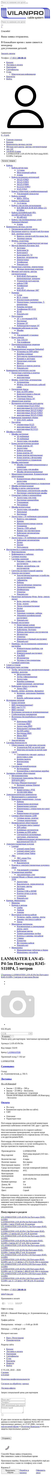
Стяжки (20, 938)
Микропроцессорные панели (30, 523)
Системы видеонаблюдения (24, 766)
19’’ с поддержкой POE (27, 318)
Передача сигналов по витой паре (32, 750)
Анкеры (20, 912)
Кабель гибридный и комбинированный (30, 191)
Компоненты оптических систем (20, 370)
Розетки (15, 333)
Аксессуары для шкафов (27, 441)
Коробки (20, 889)
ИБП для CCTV (19, 707)
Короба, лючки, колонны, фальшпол (28, 691)
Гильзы (20, 811)
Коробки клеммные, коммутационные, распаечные (30, 682)
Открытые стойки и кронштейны (26, 495)
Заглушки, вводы (24, 886)
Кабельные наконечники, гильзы (26, 799)
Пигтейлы (16, 422)
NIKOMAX (22, 347)
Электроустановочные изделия (20, 844)
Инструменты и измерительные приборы (24, 549)
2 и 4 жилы (22, 203)
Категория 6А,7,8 (24, 255)
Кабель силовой (19, 196)
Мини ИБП (22, 735)
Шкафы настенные (20, 434)
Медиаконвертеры (20, 775)
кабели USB (22, 283)
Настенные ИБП (24, 733)
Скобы (20, 907)
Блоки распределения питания (25, 443)
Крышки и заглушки (26, 358)
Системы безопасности (16, 743)
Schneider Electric (19, 860)
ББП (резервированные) (22, 705)
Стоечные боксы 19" (26, 399)
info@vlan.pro (7, 1294)
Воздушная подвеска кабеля (24, 914)
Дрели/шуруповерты (26, 587)
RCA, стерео (22, 297)
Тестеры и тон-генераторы (28, 660)
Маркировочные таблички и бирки (32, 950)
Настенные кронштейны (28, 500)
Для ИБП (21, 655)
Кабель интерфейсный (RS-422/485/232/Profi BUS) (24, 213)
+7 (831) (18, 58)
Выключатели (23, 863)
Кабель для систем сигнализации (26, 205)
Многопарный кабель (26, 172)
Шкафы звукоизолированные (30, 472)
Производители (13, 1340)
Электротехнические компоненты (21, 794)
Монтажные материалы (22, 924)
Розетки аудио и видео (27, 893)
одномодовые (23, 375)
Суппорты (21, 896)
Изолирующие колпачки (27, 300)
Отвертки (21, 592)
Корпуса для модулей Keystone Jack (32, 236)
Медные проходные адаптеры (30, 269)
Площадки (21, 940)
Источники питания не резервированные (30, 712)
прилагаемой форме (10, 1426)
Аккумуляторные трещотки (29, 585)
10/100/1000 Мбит (25, 792)
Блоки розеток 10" (25, 446)
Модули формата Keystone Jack (25, 245)
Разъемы (15, 292)
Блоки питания (18, 702)
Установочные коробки (22, 872)
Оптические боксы (20, 389)
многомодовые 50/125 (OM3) (30, 413)
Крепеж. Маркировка (15, 900)
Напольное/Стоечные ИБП (29, 728)
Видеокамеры (23, 768)
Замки (19, 764)
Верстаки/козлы (19, 552)
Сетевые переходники (26, 820)
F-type (19, 295)
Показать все (22, 264)
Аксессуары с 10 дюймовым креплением (30, 538)
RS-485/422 (22, 217)
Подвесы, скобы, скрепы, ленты (31, 917)
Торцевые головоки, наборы (29, 613)
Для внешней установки (27, 335)
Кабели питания (24, 450)
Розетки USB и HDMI (26, 891)
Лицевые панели (24, 238)
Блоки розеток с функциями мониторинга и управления (29, 458)
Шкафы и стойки (14, 432)
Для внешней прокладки (28, 194)
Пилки (20, 608)
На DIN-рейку (23, 731)
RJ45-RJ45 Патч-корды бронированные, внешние (28, 277)
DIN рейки (21, 827)
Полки (20, 542)
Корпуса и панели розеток (28, 366)
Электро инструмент (21, 573)
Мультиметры (23, 658)
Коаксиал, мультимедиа (27, 257)
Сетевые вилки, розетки (27, 818)
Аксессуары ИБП (24, 726)
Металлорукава (23, 674)
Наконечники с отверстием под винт (33, 808)
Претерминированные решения (26, 344)
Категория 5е (23, 250)
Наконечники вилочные (27, 804)
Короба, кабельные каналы (29, 698)
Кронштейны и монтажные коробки (33, 771)
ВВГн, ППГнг (23, 198)
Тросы (19, 922)
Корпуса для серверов (26, 519)
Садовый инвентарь (20, 662)
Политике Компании (30, 1426)
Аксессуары (22, 448)
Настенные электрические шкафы (32, 493)
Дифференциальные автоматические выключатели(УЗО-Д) (33, 840)
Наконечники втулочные (28, 813)
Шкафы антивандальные (23, 486)
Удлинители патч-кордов (28, 281)
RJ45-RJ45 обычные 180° (28, 290)
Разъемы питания (24, 307)
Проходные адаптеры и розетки (26, 373)
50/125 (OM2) (23, 179)
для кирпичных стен (26, 874)
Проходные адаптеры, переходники (27, 267)
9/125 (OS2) (22, 189)
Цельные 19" (22, 323)
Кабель (9, 165)
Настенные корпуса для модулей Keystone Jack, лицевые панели (30, 232)
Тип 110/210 (22, 340)
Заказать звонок (8, 53)
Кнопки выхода (24, 759)
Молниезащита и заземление (24, 797)
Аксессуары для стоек (26, 497)
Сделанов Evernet (5, 1373)
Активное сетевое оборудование (20, 773)
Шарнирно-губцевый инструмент (32, 639)
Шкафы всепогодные (21, 507)
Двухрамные (22, 505)
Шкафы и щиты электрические (25, 488)
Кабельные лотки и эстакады (24, 686)
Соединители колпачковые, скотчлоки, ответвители (29, 835)
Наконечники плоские (27, 806)
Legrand (15, 846)
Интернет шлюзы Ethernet (28, 785)
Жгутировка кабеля (25, 943)
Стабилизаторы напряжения (24, 714)
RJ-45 (19, 311)
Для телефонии (23, 342)
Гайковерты (22, 580)
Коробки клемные (25, 354)
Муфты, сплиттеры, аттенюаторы (26, 380)
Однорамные (22, 502)
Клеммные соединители (27, 830)
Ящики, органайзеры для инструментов (28, 567)
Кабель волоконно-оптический (25, 177)
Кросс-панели (18, 337)
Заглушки (21, 248)
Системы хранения (20, 559)
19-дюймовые (23, 439)
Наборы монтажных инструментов (32, 632)
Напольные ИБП (24, 721)
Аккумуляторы (18, 740)
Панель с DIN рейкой (26, 528)
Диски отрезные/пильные (28, 606)
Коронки (21, 611)
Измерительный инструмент (29, 653)
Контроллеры (23, 761)
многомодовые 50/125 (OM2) (30, 410)
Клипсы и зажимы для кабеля (30, 936)
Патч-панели (17, 316)
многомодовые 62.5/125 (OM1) (30, 408)
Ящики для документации (28, 530)
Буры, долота (23, 603)
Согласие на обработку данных (15, 1383)
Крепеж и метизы (19, 905)
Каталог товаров (8, 161)
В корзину (6, 1036)
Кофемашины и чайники (23, 554)
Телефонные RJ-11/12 (26, 309)
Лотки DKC (22, 688)
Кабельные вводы (25, 931)
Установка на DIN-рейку (28, 351)
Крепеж (20, 521)
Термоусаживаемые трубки (29, 933)
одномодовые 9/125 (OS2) (28, 406)
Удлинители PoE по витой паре (31, 747)
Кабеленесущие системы (17, 667)
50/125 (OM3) (23, 182)
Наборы (20, 582)
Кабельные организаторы (28, 533)
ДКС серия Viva (24, 858)
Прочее (20, 545)
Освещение (22, 526)
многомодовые (23, 377)
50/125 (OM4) (23, 184)
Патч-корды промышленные (29, 356)
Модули (20, 363)
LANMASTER (14, 1052)
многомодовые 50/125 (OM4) (30, 415)
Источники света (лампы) (28, 825)
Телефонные (22, 262)
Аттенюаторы (23, 382)
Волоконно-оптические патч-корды (27, 403)
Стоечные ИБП (23, 724)
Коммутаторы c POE (26, 790)
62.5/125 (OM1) (23, 186)
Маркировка (17, 947)
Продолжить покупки (10, 1471)
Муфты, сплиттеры (20, 241)
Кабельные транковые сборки (25, 417)
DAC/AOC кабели (25, 420)
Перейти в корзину (24, 1471)
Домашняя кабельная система (25, 328)
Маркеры (16, 903)
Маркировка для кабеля (27, 952)
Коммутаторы (18, 787)
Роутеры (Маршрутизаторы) (24, 783)
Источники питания (15, 700)
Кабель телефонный (20, 201)
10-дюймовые (23, 436)
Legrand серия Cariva (26, 851)
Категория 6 (22, 252)
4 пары (20, 175)
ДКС (14, 856)
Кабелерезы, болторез (26, 629)
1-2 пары (21, 170)
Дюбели (20, 910)
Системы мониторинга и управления (33, 483)
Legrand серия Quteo (26, 849)
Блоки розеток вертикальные (30, 455)
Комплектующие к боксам (28, 394)
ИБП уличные (18, 710)
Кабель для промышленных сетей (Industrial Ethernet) (27, 220)
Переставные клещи (26, 625)
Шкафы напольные (20, 462)
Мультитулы (22, 634)
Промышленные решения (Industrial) (28, 349)
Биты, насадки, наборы (27, 601)
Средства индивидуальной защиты (27, 571)
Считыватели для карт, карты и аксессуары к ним (31, 755)
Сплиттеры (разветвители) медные (32, 243)
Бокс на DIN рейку (25, 391)
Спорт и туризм (13, 665)
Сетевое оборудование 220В (24, 816)
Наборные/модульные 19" (28, 325)
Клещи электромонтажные (29, 627)
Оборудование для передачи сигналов (28, 745)
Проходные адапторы (26, 361)
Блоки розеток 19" (25, 453)
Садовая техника (19, 556)
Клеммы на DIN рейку (27, 832)
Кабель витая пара (20, 168)
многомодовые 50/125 (26, 427)
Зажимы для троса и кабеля (29, 919)
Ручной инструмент (20, 622)
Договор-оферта (8, 1388)
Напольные (22, 512)
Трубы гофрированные (27, 677)
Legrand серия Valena (26, 853)
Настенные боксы (25, 396)
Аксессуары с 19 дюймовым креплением (30, 516)
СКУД (14, 752)
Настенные (22, 321)
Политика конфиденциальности (15, 1379)
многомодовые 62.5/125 (27, 429)
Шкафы (20, 330)
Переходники (23, 260)
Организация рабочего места (24, 229)
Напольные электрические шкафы (32, 490)
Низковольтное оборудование (25, 823)
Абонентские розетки (21, 401)
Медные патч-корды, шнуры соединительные (24, 272)
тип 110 (20, 288)
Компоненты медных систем (19, 227)
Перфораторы (23, 589)
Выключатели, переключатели (30, 884)
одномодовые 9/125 (25, 424)
